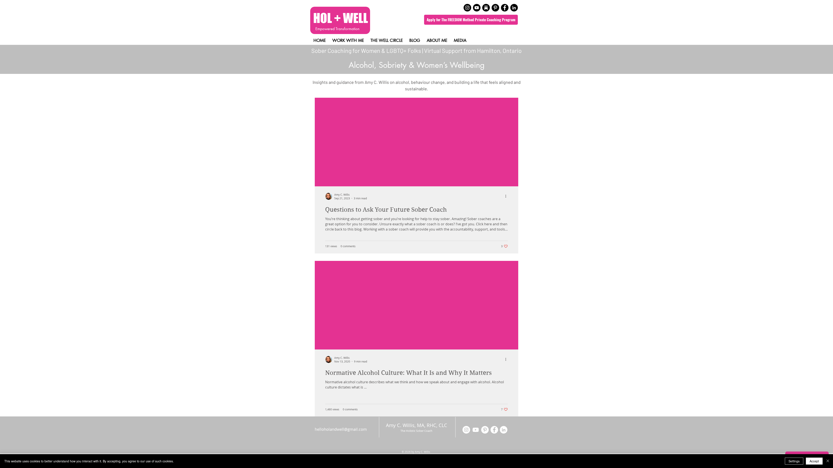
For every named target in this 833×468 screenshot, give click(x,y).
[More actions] (507, 196)
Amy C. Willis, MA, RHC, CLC (417, 425)
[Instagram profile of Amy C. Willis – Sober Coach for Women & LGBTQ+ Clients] (467, 7)
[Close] (827, 461)
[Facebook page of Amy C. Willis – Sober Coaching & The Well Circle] (504, 7)
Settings (794, 461)
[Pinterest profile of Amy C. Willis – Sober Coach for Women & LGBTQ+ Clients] (495, 7)
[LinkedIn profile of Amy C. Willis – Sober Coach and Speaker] (514, 7)
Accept (814, 461)
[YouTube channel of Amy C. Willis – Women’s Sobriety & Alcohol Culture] (476, 7)
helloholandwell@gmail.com (341, 429)
